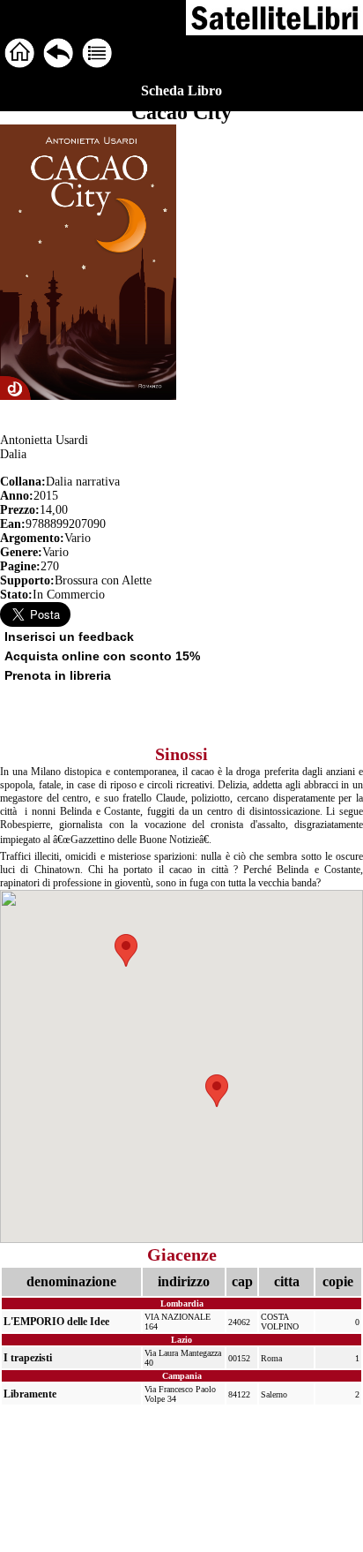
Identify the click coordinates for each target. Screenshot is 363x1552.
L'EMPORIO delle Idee (56, 1321)
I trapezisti (28, 1358)
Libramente (30, 1394)
